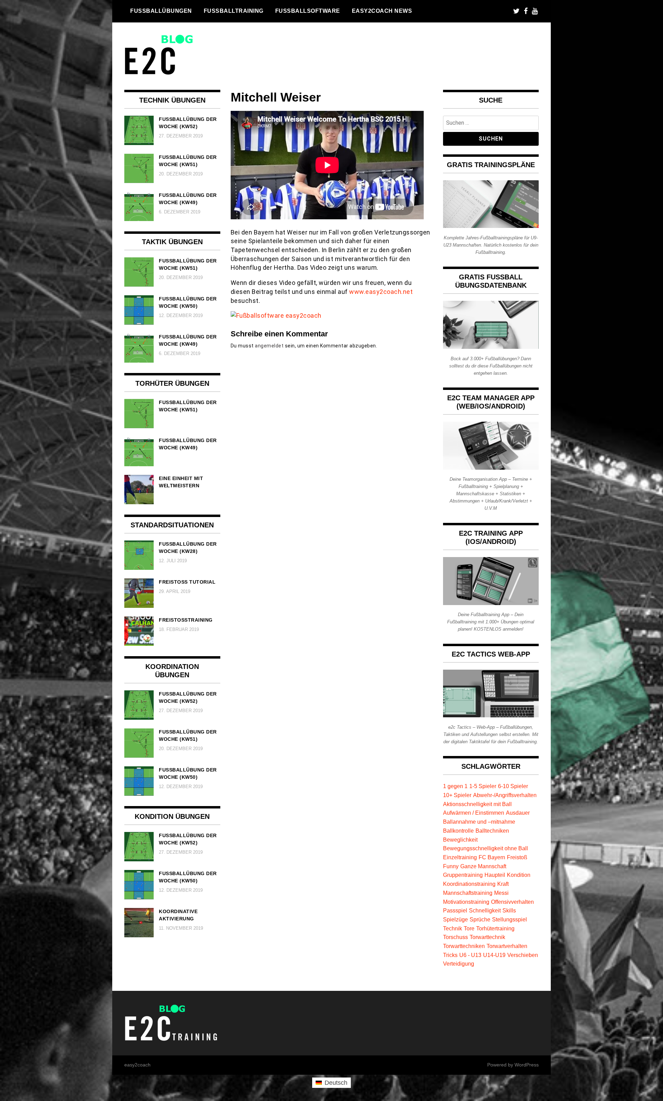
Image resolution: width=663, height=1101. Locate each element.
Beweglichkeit (460, 839)
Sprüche (480, 919)
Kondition (518, 875)
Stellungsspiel (509, 919)
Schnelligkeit (485, 910)
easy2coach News (382, 11)
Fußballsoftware (307, 11)
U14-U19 (494, 955)
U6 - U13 (470, 955)
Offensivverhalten (512, 902)
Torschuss (455, 937)
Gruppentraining (463, 875)
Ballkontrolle (458, 830)
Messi (501, 893)
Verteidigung (458, 963)
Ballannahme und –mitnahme (479, 821)
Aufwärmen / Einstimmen (473, 813)
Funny (451, 866)
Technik (452, 928)
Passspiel (455, 910)
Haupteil (494, 875)
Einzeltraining (460, 857)
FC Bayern (492, 857)
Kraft (503, 884)
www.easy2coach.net (381, 291)
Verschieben (522, 955)
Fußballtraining (233, 11)
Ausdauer (518, 813)
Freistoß (517, 857)
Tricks (450, 955)
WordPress (527, 1065)
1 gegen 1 (455, 786)
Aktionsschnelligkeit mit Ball (477, 804)
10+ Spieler (457, 795)
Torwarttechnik (487, 937)
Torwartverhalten (507, 946)
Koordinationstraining (469, 884)
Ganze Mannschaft (483, 866)
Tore (469, 928)
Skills (509, 910)
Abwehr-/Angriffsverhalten (505, 795)
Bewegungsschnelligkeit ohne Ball (485, 848)
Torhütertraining (495, 928)
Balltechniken (492, 830)
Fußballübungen (161, 11)
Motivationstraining (466, 902)
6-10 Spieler (513, 786)
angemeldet (269, 345)
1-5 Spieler (482, 786)
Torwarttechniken (464, 946)
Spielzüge (455, 919)
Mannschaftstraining (467, 893)
